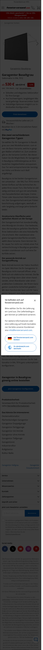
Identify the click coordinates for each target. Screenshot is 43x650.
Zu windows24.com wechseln (21, 347)
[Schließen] (34, 300)
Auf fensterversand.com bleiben (23, 338)
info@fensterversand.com (20, 330)
